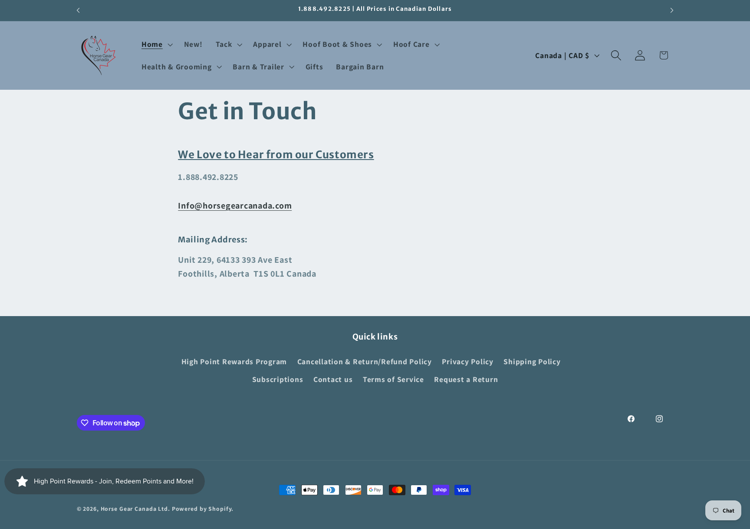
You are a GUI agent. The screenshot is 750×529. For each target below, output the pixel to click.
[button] (156, 44)
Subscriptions (277, 379)
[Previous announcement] (78, 10)
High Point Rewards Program (234, 361)
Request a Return (466, 379)
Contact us (333, 379)
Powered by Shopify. (203, 509)
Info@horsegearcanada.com (235, 205)
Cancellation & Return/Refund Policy (364, 361)
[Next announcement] (671, 10)
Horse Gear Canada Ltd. (135, 509)
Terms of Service (393, 379)
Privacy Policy (467, 361)
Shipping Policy (531, 361)
